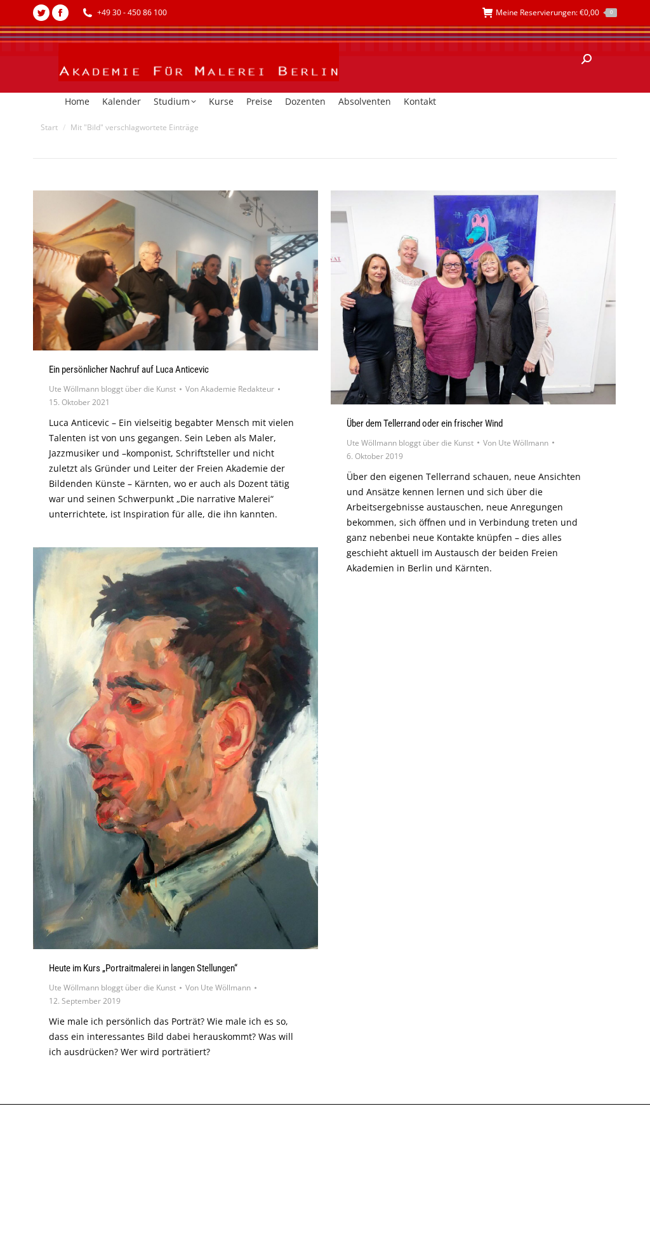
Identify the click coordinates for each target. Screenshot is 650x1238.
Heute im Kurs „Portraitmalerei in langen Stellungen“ (143, 968)
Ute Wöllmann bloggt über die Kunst (112, 388)
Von (229, 388)
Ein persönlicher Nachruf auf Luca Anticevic (129, 369)
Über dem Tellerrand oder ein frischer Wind (425, 423)
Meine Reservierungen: (554, 12)
